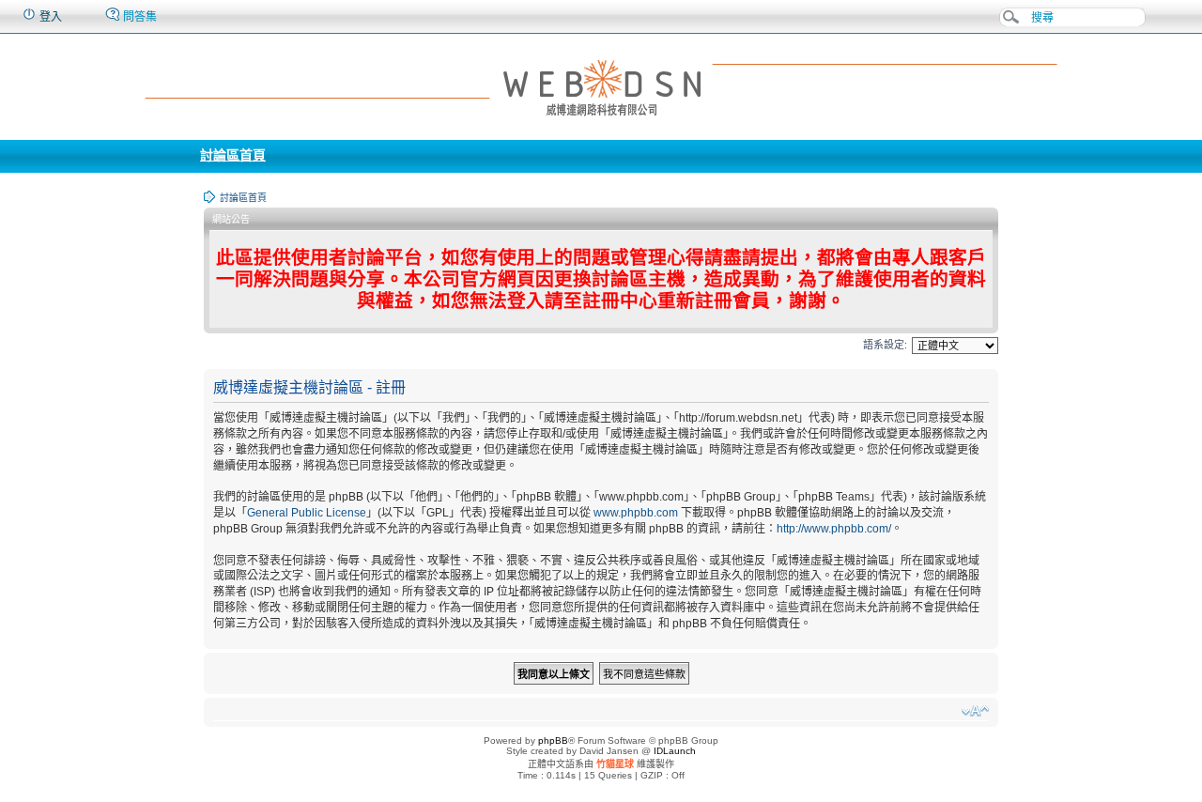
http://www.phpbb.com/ (834, 528)
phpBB (553, 740)
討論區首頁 (233, 154)
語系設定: (885, 344)
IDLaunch (675, 751)
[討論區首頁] (601, 86)
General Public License (306, 512)
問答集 (138, 16)
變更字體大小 (975, 710)
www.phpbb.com (635, 512)
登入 (49, 16)
